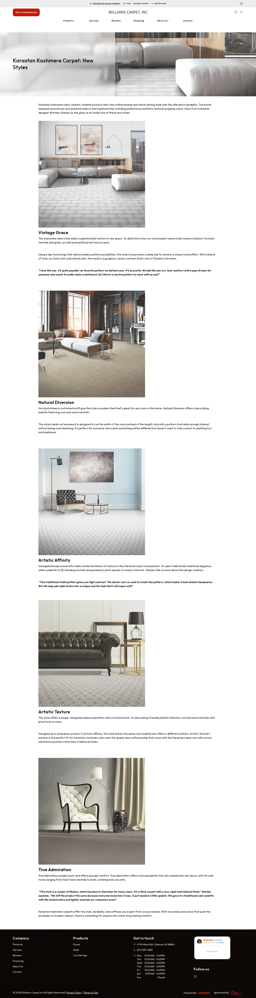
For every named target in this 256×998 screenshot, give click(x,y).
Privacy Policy (74, 992)
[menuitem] (70, 21)
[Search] (241, 12)
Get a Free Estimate (26, 12)
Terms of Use (90, 992)
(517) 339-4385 (160, 4)
